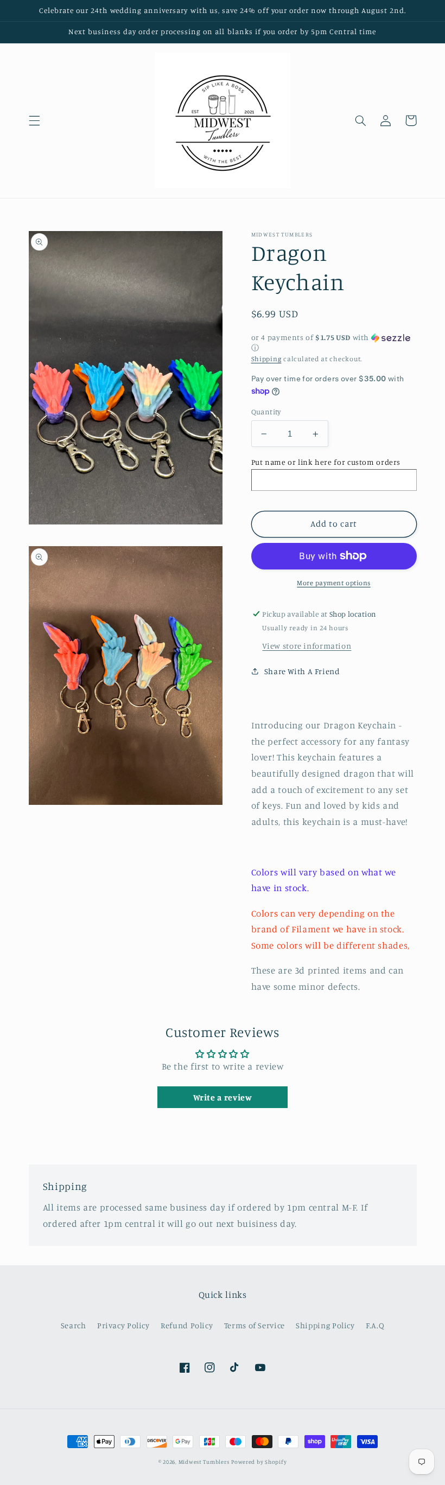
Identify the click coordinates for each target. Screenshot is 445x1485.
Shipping (266, 359)
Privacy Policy (123, 1325)
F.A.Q (375, 1325)
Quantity (266, 411)
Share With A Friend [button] (302, 671)
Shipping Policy (325, 1325)
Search (73, 1325)
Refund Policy (187, 1325)
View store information (306, 645)
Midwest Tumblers (204, 1461)
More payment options (334, 583)
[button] (34, 120)
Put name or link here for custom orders (326, 461)
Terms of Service (254, 1325)
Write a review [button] (222, 1097)
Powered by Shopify (259, 1461)
